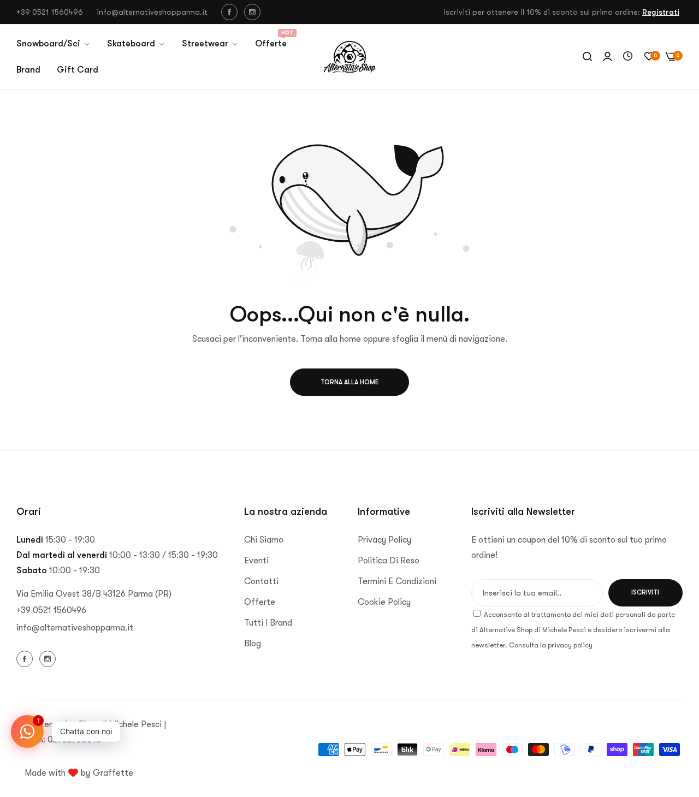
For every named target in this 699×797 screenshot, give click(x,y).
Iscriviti (645, 592)
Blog (252, 644)
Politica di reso (388, 561)
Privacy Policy (384, 540)
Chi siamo (263, 540)
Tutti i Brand (268, 623)
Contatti (261, 581)
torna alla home (349, 382)
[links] (231, 12)
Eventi (256, 561)
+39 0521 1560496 (51, 610)
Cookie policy (384, 602)
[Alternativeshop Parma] (350, 57)
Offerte (259, 602)
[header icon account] (607, 56)
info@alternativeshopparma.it (74, 628)
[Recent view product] (627, 57)
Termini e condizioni (397, 581)
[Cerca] (587, 56)
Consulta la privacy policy (551, 645)
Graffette (113, 773)
